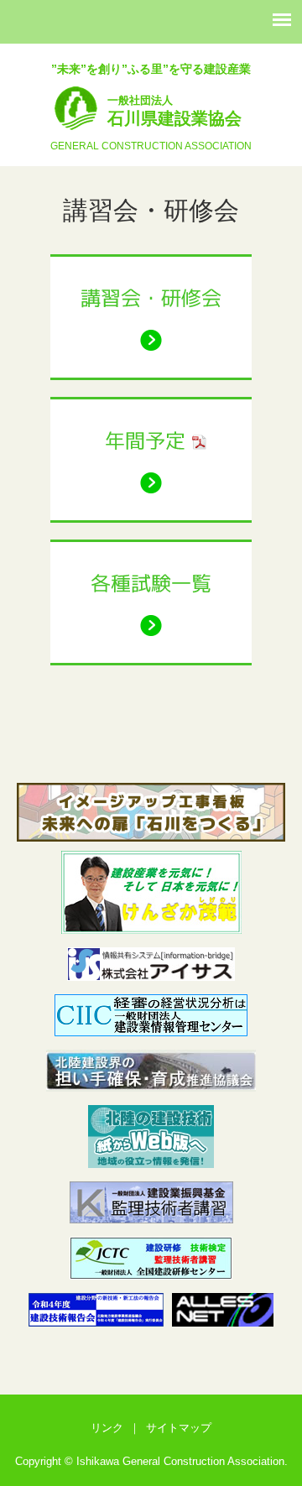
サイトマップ (178, 1427)
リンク (107, 1427)
